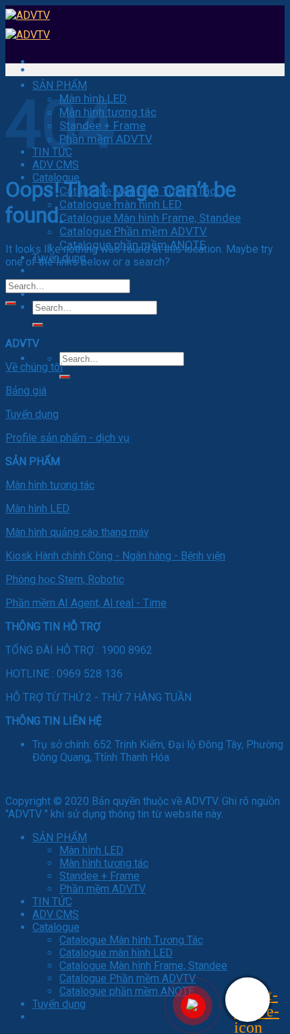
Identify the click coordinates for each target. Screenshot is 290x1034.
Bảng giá (26, 390)
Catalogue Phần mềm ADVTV (133, 231)
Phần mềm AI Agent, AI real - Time (86, 603)
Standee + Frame (99, 876)
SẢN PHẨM (59, 85)
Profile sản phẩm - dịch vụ (67, 437)
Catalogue (56, 927)
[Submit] (37, 325)
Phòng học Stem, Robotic (64, 579)
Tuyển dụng (32, 414)
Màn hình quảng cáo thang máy (77, 532)
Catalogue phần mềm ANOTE (126, 991)
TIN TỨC (52, 901)
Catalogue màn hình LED (120, 204)
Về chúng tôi (34, 367)
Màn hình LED (37, 508)
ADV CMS (55, 164)
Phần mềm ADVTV (102, 888)
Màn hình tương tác (49, 485)
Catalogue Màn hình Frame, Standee (150, 217)
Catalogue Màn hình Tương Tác (131, 940)
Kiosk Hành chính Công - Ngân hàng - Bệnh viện (115, 555)
